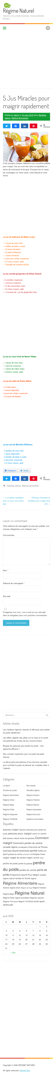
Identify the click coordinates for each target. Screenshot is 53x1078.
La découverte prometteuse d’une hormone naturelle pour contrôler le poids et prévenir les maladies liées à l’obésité (26, 765)
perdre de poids (10, 863)
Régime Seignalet (10, 814)
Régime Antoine (32, 795)
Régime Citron (9, 800)
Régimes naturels (37, 897)
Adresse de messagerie (13, 583)
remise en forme (22, 878)
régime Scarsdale (22, 897)
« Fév (13, 952)
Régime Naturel (18, 10)
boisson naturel (13, 838)
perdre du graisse (25, 863)
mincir (42, 858)
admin (16, 115)
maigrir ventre (32, 857)
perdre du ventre (28, 869)
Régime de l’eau (26, 888)
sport (42, 901)
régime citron (15, 887)
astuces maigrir (11, 829)
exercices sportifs (28, 850)
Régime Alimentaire (20, 118)
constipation (23, 847)
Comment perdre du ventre (27, 843)
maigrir (6, 857)
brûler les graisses (27, 838)
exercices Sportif (11, 850)
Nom (5, 570)
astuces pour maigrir (20, 833)
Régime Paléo (8, 809)
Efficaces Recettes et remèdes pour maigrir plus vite (39, 500)
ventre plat (8, 904)
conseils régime (10, 846)
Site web (6, 596)
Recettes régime (14, 485)
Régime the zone (33, 814)
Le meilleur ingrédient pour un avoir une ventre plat (13, 500)
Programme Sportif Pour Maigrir (24, 874)
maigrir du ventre (18, 857)
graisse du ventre (15, 854)
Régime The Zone (10, 901)
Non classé (30, 785)
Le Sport (6, 785)
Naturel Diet (25, 1070)
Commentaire (8, 535)
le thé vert (26, 854)
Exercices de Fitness (38, 846)
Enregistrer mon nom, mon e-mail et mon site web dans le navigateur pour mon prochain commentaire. (25, 614)
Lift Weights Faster (37, 854)
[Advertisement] (26, 60)
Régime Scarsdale (33, 809)
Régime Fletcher (33, 800)
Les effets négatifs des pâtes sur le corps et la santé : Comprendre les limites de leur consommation (26, 739)
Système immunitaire (34, 819)
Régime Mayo (8, 804)
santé (36, 901)
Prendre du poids (10, 790)
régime (33, 878)
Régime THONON (10, 819)
